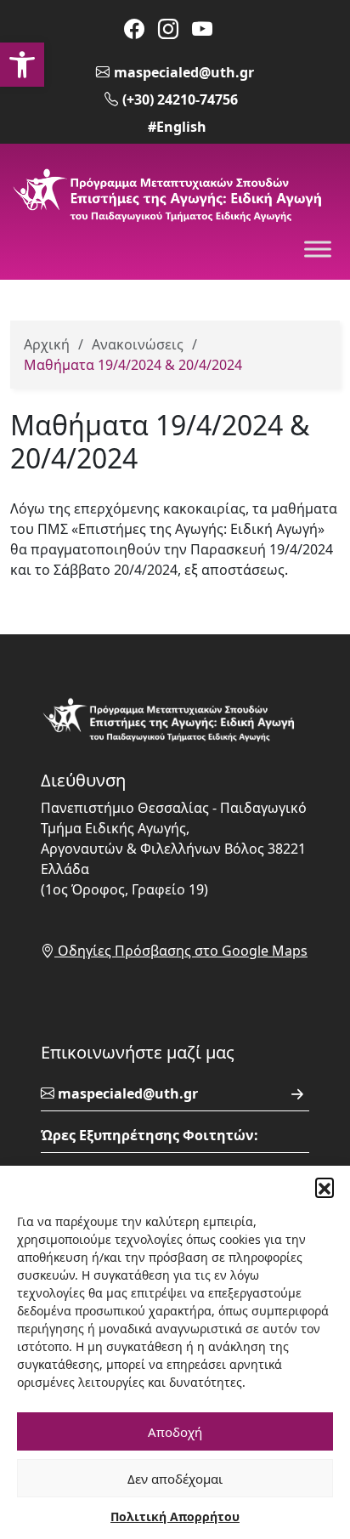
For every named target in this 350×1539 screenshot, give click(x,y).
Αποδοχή (175, 1431)
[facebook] (134, 28)
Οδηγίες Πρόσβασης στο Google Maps (181, 950)
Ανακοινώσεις (137, 344)
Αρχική (47, 344)
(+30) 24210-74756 (180, 99)
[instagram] (168, 28)
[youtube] (202, 28)
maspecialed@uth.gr (184, 72)
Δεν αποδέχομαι (175, 1478)
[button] (22, 65)
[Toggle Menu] (317, 249)
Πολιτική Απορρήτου (175, 1516)
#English (177, 126)
